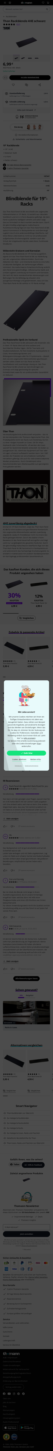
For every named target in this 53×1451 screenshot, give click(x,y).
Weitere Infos (35, 759)
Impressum (18, 766)
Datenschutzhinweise (31, 766)
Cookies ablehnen (19, 759)
